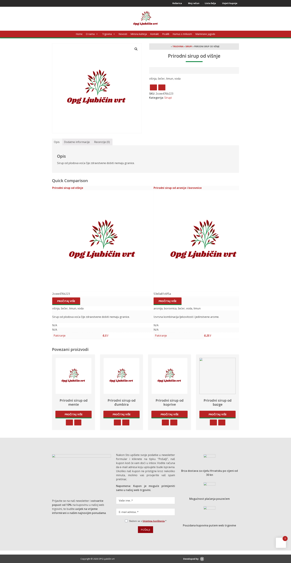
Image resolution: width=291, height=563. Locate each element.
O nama (90, 34)
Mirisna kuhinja (139, 34)
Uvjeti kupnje (229, 3)
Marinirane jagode (205, 34)
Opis (57, 142)
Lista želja (210, 3)
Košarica (177, 3)
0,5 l (105, 335)
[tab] (56, 142)
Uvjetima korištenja (154, 521)
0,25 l (207, 335)
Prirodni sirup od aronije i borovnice (178, 188)
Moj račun (193, 3)
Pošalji (145, 529)
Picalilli (165, 34)
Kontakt (154, 34)
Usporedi (153, 87)
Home (79, 34)
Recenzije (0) (102, 142)
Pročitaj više (66, 301)
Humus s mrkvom (182, 34)
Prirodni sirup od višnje (67, 188)
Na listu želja (161, 87)
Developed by (191, 558)
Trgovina (107, 34)
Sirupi (188, 46)
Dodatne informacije (77, 142)
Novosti (123, 34)
